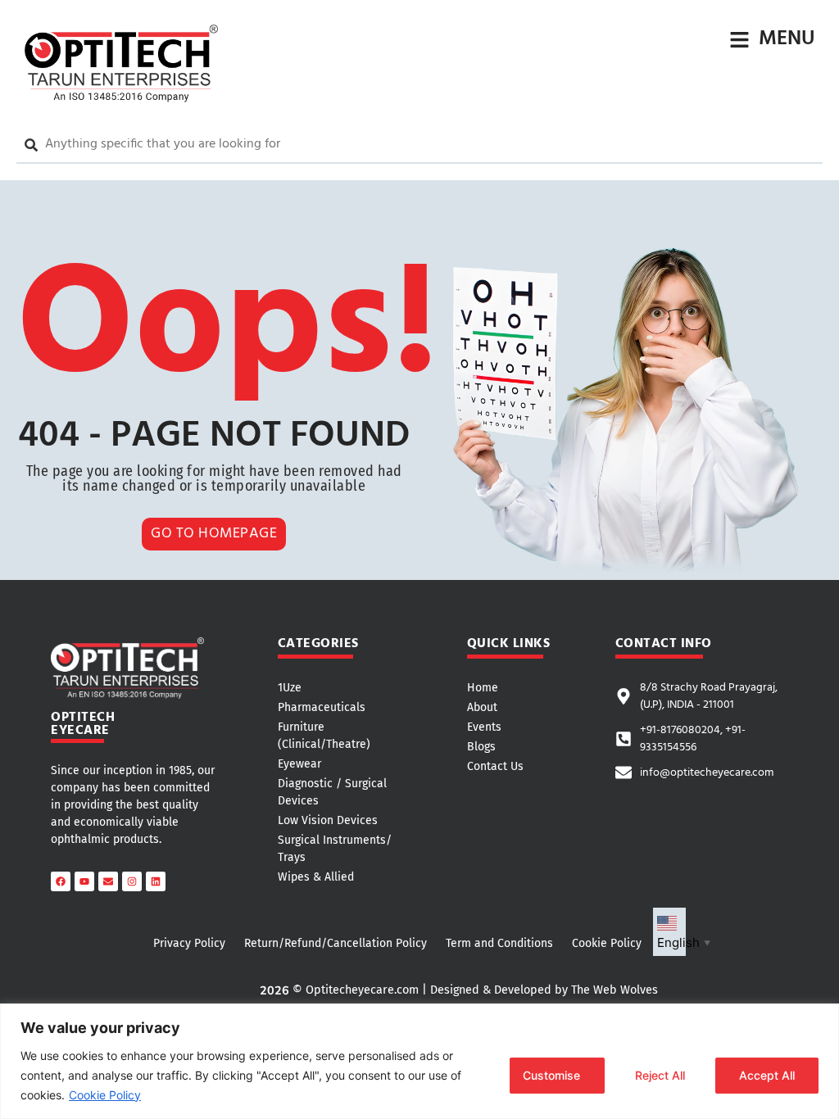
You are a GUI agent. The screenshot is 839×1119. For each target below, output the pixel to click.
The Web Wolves (614, 990)
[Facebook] (60, 881)
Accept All (767, 1075)
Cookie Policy (105, 1095)
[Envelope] (108, 881)
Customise (551, 1075)
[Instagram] (132, 881)
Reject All (660, 1075)
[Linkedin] (156, 881)
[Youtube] (84, 881)
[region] (419, 1061)
